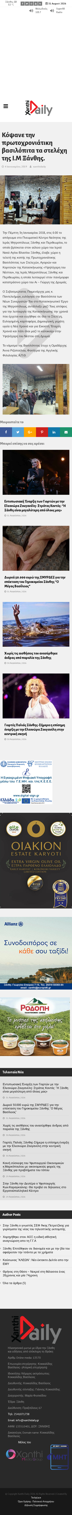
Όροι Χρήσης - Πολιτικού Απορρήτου (36, 1501)
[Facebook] (23, 4)
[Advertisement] (36, 52)
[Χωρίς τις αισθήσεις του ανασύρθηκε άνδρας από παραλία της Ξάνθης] (36, 625)
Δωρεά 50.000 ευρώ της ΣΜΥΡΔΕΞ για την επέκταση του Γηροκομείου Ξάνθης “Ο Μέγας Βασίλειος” (34, 582)
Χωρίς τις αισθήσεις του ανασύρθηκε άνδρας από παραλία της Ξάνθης (35, 1127)
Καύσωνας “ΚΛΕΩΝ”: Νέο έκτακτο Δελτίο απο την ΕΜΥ (36, 1262)
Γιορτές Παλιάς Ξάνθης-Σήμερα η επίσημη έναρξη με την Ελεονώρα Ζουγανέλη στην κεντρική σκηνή (34, 729)
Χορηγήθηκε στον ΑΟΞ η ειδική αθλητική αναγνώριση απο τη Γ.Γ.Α (29, 1238)
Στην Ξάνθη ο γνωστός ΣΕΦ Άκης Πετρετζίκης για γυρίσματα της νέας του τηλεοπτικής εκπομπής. (36, 1227)
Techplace (36, 1497)
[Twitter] (27, 4)
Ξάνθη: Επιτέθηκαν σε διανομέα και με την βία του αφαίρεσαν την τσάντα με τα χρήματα (36, 1250)
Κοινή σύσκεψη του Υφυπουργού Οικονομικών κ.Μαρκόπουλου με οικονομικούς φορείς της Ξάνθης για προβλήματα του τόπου (33, 1166)
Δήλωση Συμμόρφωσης (36, 1505)
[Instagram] (31, 4)
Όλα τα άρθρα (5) (14, 1283)
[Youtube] (36, 4)
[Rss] (40, 4)
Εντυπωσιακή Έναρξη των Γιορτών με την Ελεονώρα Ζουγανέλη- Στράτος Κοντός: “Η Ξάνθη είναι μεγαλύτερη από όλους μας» (35, 506)
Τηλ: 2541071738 (19, 1414)
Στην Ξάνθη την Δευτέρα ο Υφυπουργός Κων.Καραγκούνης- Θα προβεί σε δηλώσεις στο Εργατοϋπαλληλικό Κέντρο (34, 1187)
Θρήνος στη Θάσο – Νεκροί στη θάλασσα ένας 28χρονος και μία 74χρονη (34, 1273)
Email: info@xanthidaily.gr (23, 1420)
